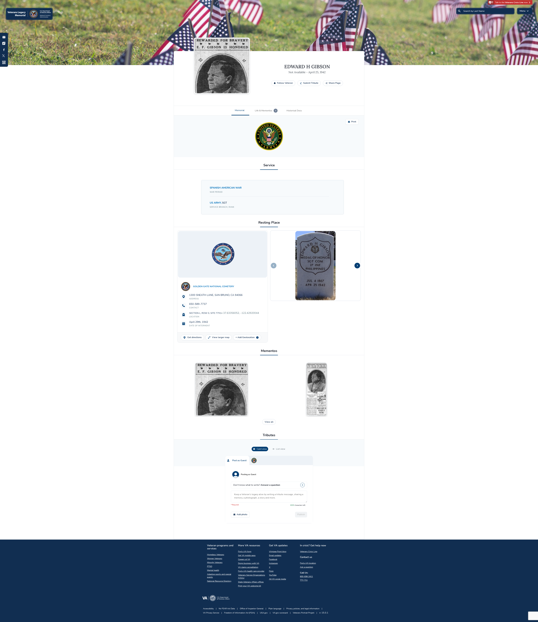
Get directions (194, 337)
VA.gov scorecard (280, 612)
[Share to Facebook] (4, 50)
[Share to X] (4, 56)
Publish (301, 514)
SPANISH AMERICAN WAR (226, 187)
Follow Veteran (285, 83)
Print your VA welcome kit (249, 586)
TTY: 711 (304, 580)
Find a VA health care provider (251, 571)
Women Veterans (214, 558)
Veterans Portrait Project (303, 612)
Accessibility (208, 608)
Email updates (275, 555)
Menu (522, 10)
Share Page (335, 83)
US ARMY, (216, 202)
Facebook (273, 559)
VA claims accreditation (248, 567)
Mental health (213, 570)
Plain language (274, 608)
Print (353, 121)
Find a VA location (308, 563)
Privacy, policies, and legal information (302, 608)
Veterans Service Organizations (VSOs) (251, 576)
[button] (510, 2)
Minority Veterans (214, 562)
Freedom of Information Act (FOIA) (239, 612)
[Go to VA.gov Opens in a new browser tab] (216, 598)
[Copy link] (4, 43)
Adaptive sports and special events (219, 576)
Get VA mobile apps (247, 555)
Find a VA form (244, 551)
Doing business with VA (248, 563)
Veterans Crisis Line (308, 551)
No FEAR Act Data (227, 608)
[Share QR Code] (4, 62)
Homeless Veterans (215, 554)
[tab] (240, 110)
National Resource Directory (219, 581)
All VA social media (277, 579)
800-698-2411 (306, 576)
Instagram (273, 563)
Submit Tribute (310, 83)
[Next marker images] (357, 265)
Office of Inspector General (251, 608)
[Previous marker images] (273, 265)
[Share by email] (4, 37)
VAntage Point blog (277, 551)
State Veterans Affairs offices (251, 582)
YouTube (272, 575)
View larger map (220, 337)
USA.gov (264, 612)
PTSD (209, 566)
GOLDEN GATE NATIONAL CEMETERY (213, 286)
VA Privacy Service (211, 612)
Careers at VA (244, 559)
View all (269, 421)
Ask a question (306, 567)
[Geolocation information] (257, 337)
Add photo (242, 514)
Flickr (271, 571)
